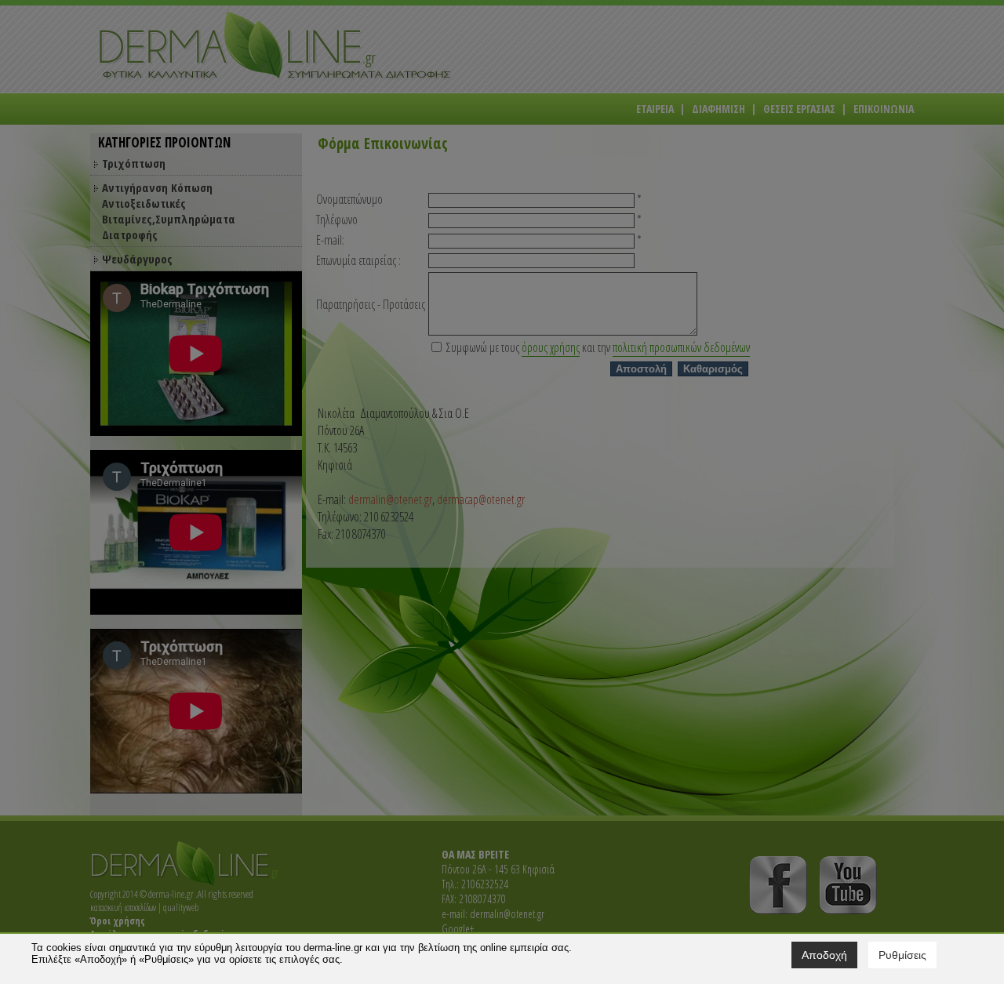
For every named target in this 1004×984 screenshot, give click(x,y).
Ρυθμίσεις (902, 955)
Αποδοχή (824, 955)
